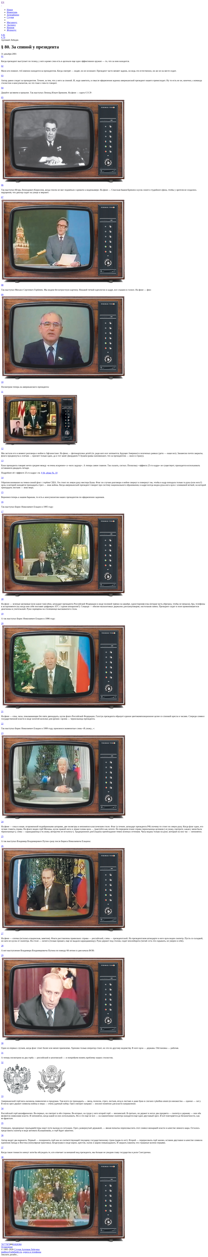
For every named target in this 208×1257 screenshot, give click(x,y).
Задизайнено (13, 15)
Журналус (11, 30)
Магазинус (12, 22)
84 (20, 1244)
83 (18, 1244)
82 (16, 1244)
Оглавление (7, 1247)
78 (7, 1244)
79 (9, 1244)
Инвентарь (12, 12)
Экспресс (11, 25)
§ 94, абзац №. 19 (49, 473)
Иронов (10, 27)
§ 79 (3, 37)
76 (2, 1244)
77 (4, 1244)
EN (2, 2)
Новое (10, 9)
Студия (10, 17)
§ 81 (3, 35)
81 (13, 1244)
